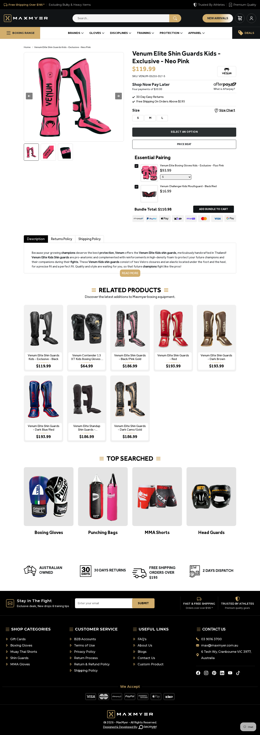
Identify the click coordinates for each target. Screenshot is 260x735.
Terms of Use (84, 645)
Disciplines (119, 33)
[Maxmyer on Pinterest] (214, 673)
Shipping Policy (86, 670)
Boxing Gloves (21, 645)
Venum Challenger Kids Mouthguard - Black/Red (188, 186)
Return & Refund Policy (92, 664)
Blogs (142, 652)
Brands (74, 33)
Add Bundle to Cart (213, 209)
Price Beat (184, 144)
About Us (145, 645)
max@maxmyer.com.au (219, 645)
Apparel (194, 33)
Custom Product (150, 664)
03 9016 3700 (211, 639)
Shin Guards (19, 658)
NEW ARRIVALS (217, 18)
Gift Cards (18, 639)
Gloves (95, 33)
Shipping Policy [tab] (89, 239)
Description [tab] (36, 239)
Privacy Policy (84, 652)
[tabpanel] (130, 260)
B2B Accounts (85, 639)
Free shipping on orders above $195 (160, 101)
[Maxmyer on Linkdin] (222, 673)
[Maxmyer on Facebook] (198, 673)
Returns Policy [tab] (61, 239)
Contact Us (146, 658)
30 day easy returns (150, 97)
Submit (143, 603)
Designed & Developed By (120, 727)
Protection (169, 33)
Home (27, 47)
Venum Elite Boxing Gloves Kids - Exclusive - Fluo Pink (192, 165)
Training (144, 33)
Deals (249, 33)
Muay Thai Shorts (23, 652)
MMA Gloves (20, 664)
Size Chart (227, 110)
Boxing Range (23, 33)
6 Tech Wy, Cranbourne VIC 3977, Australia (226, 655)
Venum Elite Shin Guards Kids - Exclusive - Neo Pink (62, 47)
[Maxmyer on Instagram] (206, 673)
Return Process (86, 658)
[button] (118, 96)
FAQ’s (142, 639)
